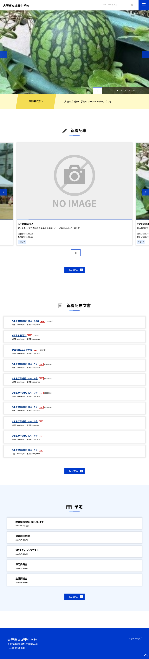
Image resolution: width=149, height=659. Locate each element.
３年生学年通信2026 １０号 (26, 321)
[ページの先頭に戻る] (145, 655)
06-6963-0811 (18, 647)
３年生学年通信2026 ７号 (25, 392)
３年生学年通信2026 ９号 (25, 364)
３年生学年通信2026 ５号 (25, 421)
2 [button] (121, 91)
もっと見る (73, 269)
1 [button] (117, 91)
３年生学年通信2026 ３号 (25, 449)
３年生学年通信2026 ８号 (25, 378)
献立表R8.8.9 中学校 (22, 349)
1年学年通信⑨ (19, 335)
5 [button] (133, 91)
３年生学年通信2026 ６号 (25, 406)
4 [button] (129, 91)
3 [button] (125, 91)
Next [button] (145, 54)
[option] (74, 52)
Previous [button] (3, 54)
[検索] (130, 5)
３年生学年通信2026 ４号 (25, 435)
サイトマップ (136, 638)
